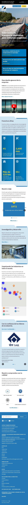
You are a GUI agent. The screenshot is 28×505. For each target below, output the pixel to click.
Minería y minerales (5, 483)
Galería (4, 496)
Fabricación (5, 461)
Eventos (3, 455)
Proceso (3, 466)
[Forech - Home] (4, 8)
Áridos (3, 485)
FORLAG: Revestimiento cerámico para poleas (11, 437)
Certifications (13, 407)
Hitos (3, 447)
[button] (14, 291)
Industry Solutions (7, 54)
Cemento (3, 478)
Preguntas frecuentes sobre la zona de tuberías (11, 471)
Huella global (4, 457)
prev (3, 210)
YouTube (12, 420)
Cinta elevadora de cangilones (7, 430)
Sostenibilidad (16, 489)
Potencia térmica (5, 480)
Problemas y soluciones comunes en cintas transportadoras (13, 493)
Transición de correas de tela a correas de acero (11, 472)
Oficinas (3, 454)
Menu (24, 6)
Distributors (7, 308)
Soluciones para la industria (10, 476)
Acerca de (4, 446)
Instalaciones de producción (7, 463)
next (25, 210)
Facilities (6, 311)
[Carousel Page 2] (14, 364)
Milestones (13, 220)
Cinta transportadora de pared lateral (9, 431)
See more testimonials (8, 329)
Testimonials (7, 314)
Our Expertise (6, 72)
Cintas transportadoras (8, 425)
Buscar (22, 416)
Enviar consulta (16, 6)
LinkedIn (6, 420)
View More (5, 242)
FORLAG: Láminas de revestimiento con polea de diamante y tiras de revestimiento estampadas (13, 439)
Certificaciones (4, 465)
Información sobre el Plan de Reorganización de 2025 (12, 459)
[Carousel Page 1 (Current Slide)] (13, 364)
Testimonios (4, 451)
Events (18, 308)
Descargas (4, 474)
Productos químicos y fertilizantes (8, 486)
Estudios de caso (6, 489)
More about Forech (7, 96)
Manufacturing (6, 63)
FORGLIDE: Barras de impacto (7, 441)
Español (22, 2)
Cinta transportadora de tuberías (8, 428)
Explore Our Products (8, 45)
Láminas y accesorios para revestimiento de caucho (14, 435)
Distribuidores (4, 452)
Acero (3, 481)
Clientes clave (4, 449)
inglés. (12, 2)
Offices (18, 311)
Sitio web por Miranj (5, 502)
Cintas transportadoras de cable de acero (10, 426)
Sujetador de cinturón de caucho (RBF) (9, 443)
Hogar (9, 500)
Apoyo (3, 469)
